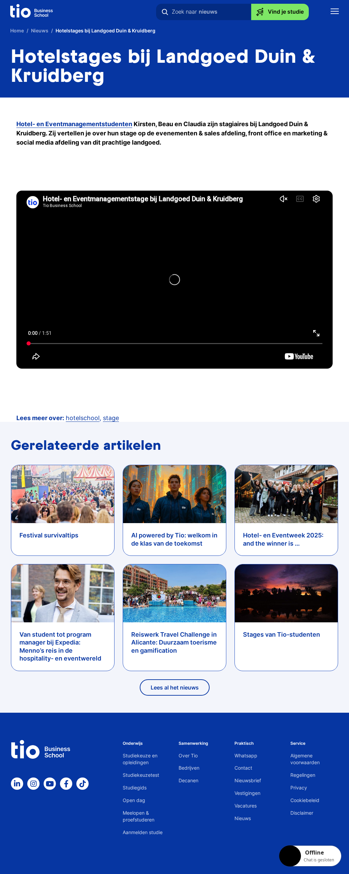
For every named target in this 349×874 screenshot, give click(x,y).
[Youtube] (50, 783)
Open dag (134, 800)
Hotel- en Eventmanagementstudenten (74, 124)
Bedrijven (189, 768)
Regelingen (302, 775)
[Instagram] (33, 783)
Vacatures (245, 806)
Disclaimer (301, 813)
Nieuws (242, 818)
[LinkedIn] (17, 783)
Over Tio (188, 755)
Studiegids (135, 787)
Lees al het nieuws (175, 687)
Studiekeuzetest (141, 775)
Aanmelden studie (143, 832)
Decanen (188, 780)
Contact (243, 768)
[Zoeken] (164, 12)
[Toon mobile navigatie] (335, 12)
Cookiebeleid (304, 800)
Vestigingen (247, 793)
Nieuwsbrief (247, 780)
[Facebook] (66, 783)
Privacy (298, 787)
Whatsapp (245, 755)
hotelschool (83, 417)
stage (111, 417)
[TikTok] (82, 783)
